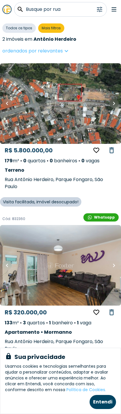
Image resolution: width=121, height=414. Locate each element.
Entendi (102, 401)
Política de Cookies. (86, 390)
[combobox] (54, 51)
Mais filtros (51, 27)
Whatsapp (104, 217)
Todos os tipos (19, 27)
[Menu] (114, 9)
